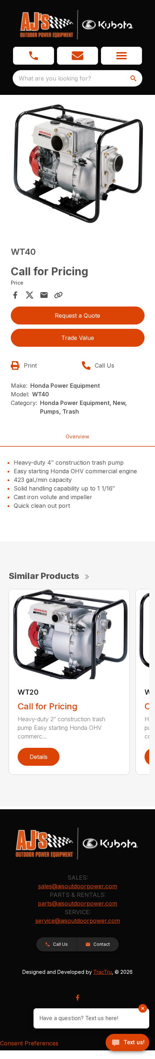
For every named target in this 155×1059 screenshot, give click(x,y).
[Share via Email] (44, 295)
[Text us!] (127, 1043)
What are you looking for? (55, 78)
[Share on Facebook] (15, 295)
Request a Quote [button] (77, 315)
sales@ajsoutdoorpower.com (77, 886)
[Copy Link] (58, 295)
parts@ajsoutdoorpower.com (77, 903)
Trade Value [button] (77, 337)
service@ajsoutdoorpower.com (77, 920)
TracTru (102, 972)
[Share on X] (29, 295)
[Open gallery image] (78, 164)
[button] (33, 56)
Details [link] (39, 756)
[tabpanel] (78, 165)
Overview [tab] (77, 436)
